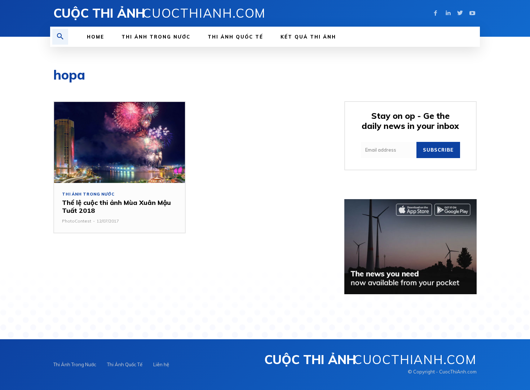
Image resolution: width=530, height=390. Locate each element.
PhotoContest (76, 221)
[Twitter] (460, 13)
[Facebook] (435, 13)
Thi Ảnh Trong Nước (88, 194)
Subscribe (438, 150)
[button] (60, 37)
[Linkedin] (447, 13)
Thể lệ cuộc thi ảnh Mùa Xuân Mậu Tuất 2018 (116, 206)
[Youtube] (472, 13)
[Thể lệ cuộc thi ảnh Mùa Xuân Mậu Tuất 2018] (119, 142)
